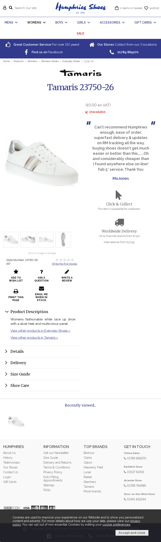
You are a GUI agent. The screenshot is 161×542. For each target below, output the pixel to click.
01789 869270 (136, 458)
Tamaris (89, 486)
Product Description (29, 311)
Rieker (88, 477)
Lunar (87, 472)
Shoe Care (19, 385)
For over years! (46, 44)
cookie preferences (116, 524)
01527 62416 (135, 472)
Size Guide (20, 374)
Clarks (88, 457)
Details (17, 351)
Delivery (18, 362)
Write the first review (64, 263)
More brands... (93, 491)
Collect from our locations (126, 44)
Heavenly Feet (93, 467)
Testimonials (11, 462)
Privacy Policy (52, 472)
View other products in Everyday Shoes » (40, 330)
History (8, 457)
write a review (67, 279)
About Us (9, 453)
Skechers (90, 482)
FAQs (46, 490)
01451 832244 (136, 499)
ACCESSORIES (110, 22)
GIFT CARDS (143, 22)
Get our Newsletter (56, 453)
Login (7, 477)
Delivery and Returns (57, 462)
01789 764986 (136, 485)
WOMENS (34, 22)
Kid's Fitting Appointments (52, 478)
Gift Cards (9, 482)
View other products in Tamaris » (34, 337)
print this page (15, 299)
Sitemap (48, 485)
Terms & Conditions (56, 467)
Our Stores (10, 467)
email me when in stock (41, 297)
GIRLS (81, 22)
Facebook (47, 52)
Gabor (88, 462)
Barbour (89, 453)
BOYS (59, 22)
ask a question (41, 279)
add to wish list (16, 279)
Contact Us (10, 472)
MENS (9, 22)
